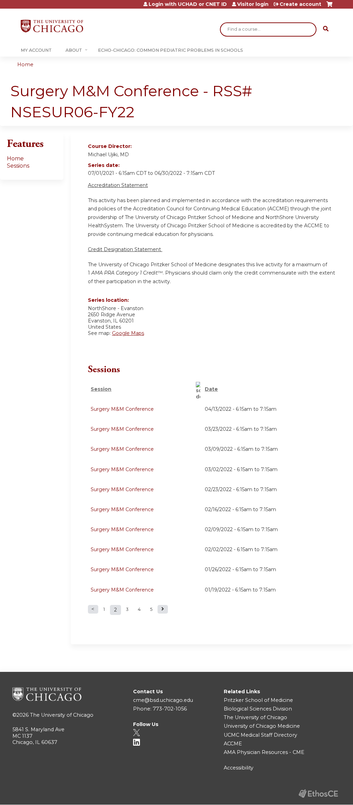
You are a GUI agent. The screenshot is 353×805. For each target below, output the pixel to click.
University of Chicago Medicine (262, 726)
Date (211, 389)
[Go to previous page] (93, 609)
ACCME (233, 744)
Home (25, 64)
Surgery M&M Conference (122, 409)
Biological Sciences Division (258, 709)
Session (101, 389)
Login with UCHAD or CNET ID (188, 4)
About (73, 50)
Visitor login (253, 4)
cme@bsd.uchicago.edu (163, 700)
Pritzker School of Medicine (258, 700)
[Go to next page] (163, 609)
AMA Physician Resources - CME (264, 752)
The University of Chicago (61, 715)
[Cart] (329, 7)
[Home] (52, 26)
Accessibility (238, 768)
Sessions (18, 165)
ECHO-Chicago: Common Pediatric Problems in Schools (170, 50)
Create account (300, 4)
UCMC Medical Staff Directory (260, 735)
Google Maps (128, 333)
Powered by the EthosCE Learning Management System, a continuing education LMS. (318, 793)
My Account (36, 50)
